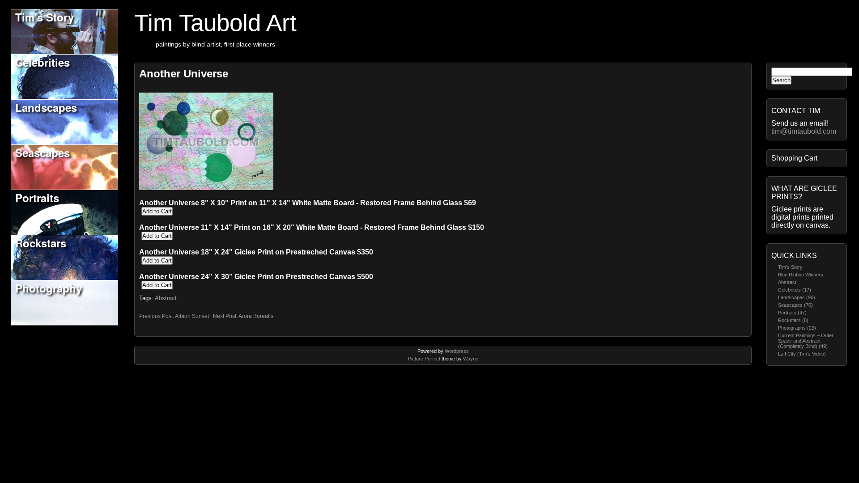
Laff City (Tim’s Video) (802, 353)
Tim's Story (44, 17)
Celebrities (42, 62)
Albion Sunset (192, 316)
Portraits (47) (792, 312)
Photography (48, 288)
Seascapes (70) (795, 305)
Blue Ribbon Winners (800, 274)
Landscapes (46, 107)
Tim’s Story (790, 267)
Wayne (470, 358)
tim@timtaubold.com (803, 131)
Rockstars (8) (793, 320)
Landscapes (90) (796, 297)
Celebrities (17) (794, 289)
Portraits (37, 197)
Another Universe (183, 74)
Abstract (787, 282)
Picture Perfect (424, 358)
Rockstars (40, 242)
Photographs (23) (797, 327)
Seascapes (42, 152)
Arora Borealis (255, 316)
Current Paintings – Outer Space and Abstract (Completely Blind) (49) (805, 341)
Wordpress (457, 351)
